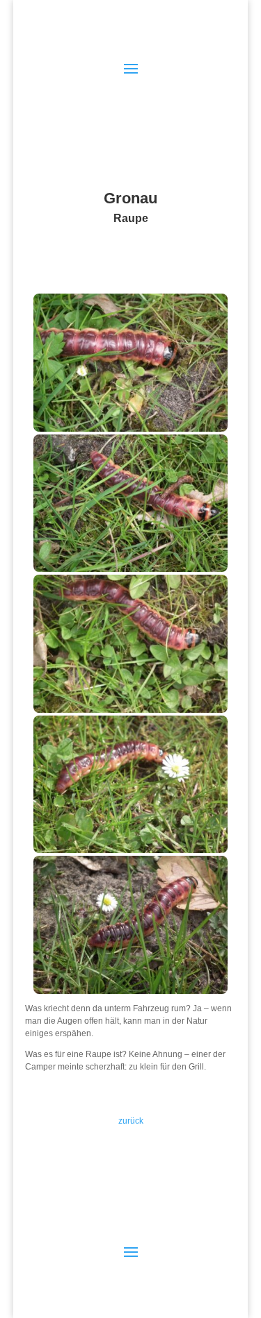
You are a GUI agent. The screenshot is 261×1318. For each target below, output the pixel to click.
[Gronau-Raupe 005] (130, 991)
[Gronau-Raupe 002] (130, 569)
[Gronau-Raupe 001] (130, 429)
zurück (130, 1121)
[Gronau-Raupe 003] (130, 710)
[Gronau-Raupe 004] (130, 850)
